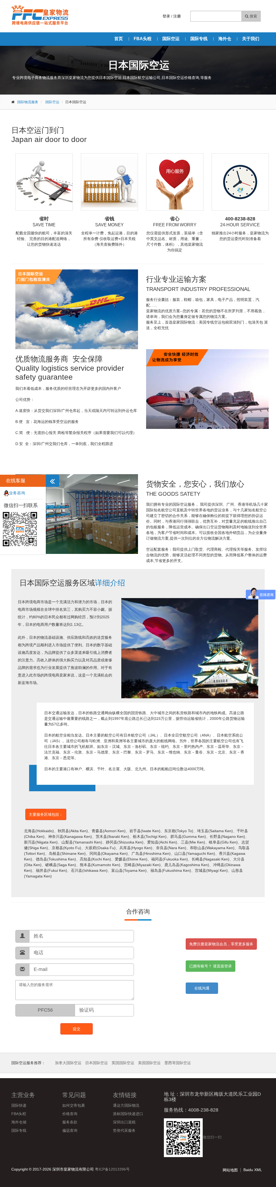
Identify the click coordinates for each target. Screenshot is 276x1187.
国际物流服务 (27, 102)
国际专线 (199, 38)
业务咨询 (17, 493)
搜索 (253, 16)
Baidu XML (252, 1170)
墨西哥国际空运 (177, 1063)
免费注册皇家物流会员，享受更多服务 (221, 944)
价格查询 (69, 1114)
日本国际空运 (96, 1063)
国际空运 (171, 38)
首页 (118, 38)
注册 (177, 16)
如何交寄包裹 (73, 1105)
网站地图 (230, 1170)
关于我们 (250, 38)
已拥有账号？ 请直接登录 (210, 966)
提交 (76, 1029)
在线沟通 (201, 988)
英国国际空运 (123, 1063)
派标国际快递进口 (128, 1114)
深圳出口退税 (124, 1122)
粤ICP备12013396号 (112, 1169)
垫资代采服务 (124, 1130)
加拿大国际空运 (68, 1063)
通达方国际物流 (126, 1105)
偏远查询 (69, 1130)
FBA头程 (142, 38)
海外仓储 (18, 1122)
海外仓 (224, 38)
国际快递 (18, 1105)
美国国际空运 (149, 1063)
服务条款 (69, 1122)
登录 (166, 16)
